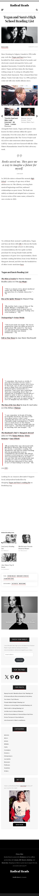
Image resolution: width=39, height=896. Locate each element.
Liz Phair (22, 282)
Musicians (4, 47)
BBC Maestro (22, 860)
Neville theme (16, 877)
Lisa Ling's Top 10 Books (14, 606)
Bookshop (29, 860)
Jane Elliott (14, 439)
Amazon (16, 860)
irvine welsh (12, 576)
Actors (6, 738)
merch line (23, 786)
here (22, 264)
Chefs (6, 747)
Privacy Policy (19, 854)
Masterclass (5, 863)
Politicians (7, 765)
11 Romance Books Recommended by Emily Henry (18, 696)
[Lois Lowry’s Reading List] (8, 539)
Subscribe (19, 660)
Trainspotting (6, 318)
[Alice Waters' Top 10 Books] (8, 557)
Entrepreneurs (8, 756)
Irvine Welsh (19, 318)
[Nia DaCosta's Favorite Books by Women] (26, 539)
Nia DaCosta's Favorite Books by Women (25, 547)
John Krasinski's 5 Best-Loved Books (14, 720)
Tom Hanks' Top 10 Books (11, 699)
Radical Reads (19, 5)
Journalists (7, 759)
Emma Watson (18, 436)
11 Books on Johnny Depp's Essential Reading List (18, 705)
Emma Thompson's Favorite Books (14, 717)
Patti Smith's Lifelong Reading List (14, 708)
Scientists (7, 768)
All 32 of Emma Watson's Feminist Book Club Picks (18, 714)
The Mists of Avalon (8, 279)
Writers (6, 771)
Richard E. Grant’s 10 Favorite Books (20, 622)
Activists (15, 583)
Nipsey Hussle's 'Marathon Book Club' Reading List (18, 693)
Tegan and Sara (17, 57)
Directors (6, 753)
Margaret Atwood (27, 433)
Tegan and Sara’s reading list (19, 483)
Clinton (17, 408)
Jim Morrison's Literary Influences (13, 711)
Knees (13, 338)
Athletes (6, 744)
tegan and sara (9, 578)
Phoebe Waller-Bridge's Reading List (14, 702)
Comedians (7, 750)
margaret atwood (22, 576)
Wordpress (23, 857)
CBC (20, 244)
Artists (6, 741)
